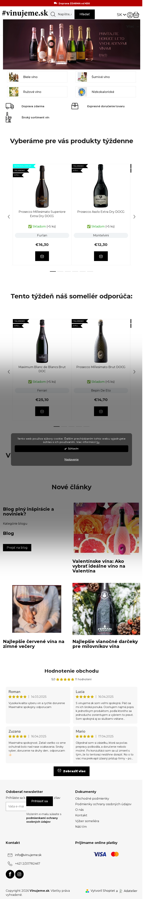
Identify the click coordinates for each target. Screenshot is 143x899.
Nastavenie (71, 459)
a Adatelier (126, 890)
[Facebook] (10, 874)
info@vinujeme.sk (28, 855)
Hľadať (85, 14)
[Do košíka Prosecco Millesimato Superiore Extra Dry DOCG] (42, 256)
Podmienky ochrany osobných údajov (103, 804)
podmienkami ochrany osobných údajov (42, 819)
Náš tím (81, 826)
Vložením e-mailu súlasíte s (43, 817)
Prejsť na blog (17, 547)
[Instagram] (19, 874)
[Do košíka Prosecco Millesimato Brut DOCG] (101, 411)
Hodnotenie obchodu (72, 671)
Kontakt (81, 815)
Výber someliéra (87, 821)
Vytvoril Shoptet (103, 890)
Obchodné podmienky (92, 798)
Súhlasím (73, 448)
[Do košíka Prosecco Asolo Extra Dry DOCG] (101, 256)
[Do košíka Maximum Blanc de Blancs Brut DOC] (42, 411)
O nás (79, 810)
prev (9, 217)
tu (98, 442)
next (134, 217)
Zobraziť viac (74, 771)
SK (119, 14)
